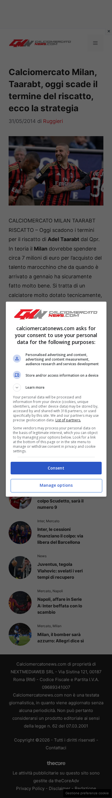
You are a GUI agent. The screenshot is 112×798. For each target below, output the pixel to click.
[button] (56, 388)
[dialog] (56, 399)
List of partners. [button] (68, 420)
